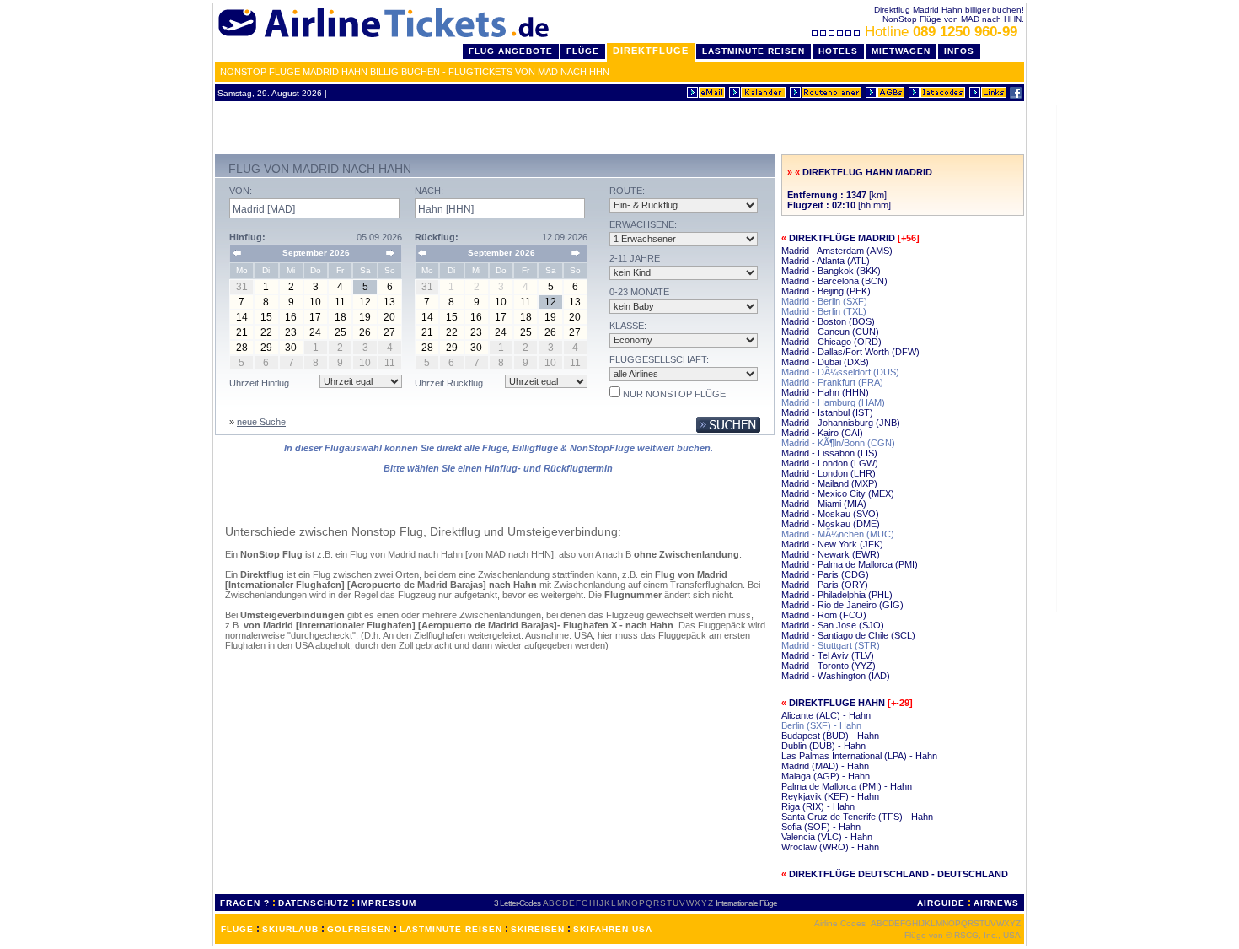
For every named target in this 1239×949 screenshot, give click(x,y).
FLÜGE (237, 929)
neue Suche (261, 422)
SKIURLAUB (290, 929)
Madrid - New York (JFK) (832, 544)
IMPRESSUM (386, 903)
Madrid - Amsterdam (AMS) (837, 250)
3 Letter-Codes (517, 903)
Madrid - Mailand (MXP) (829, 483)
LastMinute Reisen (753, 51)
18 (340, 317)
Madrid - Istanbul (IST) (827, 412)
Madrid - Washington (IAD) (835, 676)
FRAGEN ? (245, 903)
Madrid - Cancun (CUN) (830, 331)
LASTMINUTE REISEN (451, 929)
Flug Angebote (511, 51)
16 (291, 317)
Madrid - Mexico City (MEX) (837, 493)
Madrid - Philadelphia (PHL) (837, 595)
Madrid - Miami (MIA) (823, 504)
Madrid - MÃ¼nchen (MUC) (837, 534)
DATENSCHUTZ (313, 903)
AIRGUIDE (941, 903)
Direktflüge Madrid (842, 238)
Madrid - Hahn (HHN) (825, 392)
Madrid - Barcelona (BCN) (834, 281)
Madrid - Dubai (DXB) (825, 362)
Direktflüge (651, 51)
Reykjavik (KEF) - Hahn (830, 796)
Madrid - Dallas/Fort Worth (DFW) (850, 352)
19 (365, 317)
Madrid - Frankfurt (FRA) (832, 382)
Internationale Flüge (746, 903)
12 (365, 302)
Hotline (941, 32)
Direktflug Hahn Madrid (867, 172)
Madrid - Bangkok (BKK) (831, 271)
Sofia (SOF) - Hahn (821, 827)
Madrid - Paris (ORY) (824, 585)
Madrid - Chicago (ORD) (831, 342)
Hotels (838, 51)
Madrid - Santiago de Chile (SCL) (848, 635)
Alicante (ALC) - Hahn (826, 715)
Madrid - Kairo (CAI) (822, 433)
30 (291, 347)
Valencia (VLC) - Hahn (826, 837)
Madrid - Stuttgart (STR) (830, 645)
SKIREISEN (538, 929)
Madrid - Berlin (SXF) (824, 301)
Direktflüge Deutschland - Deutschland (898, 874)
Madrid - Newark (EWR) (830, 554)
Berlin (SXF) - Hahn (821, 725)
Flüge (582, 51)
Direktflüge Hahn (837, 703)
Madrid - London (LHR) (828, 473)
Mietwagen (901, 51)
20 (389, 317)
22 (266, 332)
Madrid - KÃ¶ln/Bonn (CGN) (838, 443)
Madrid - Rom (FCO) (823, 615)
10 (315, 302)
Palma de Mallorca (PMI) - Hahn (846, 786)
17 (315, 317)
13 (389, 302)
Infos (959, 51)
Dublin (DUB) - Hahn (823, 746)
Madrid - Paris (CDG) (825, 574)
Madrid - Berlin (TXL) (823, 311)
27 (389, 332)
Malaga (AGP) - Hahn (825, 776)
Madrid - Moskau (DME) (830, 524)
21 (242, 332)
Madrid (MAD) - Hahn (825, 766)
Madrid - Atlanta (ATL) (825, 261)
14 (242, 317)
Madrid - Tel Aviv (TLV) (827, 655)
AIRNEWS (996, 903)
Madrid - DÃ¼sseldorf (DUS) (840, 372)
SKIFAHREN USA (612, 929)
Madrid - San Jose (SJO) (832, 625)
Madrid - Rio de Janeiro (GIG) (842, 605)
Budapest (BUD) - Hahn (830, 736)
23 (291, 332)
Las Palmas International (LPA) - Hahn (859, 756)
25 (340, 332)
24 (315, 332)
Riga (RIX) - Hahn (818, 806)
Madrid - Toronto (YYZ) (828, 666)
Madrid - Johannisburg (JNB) (840, 423)
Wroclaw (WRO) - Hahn (830, 847)
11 (340, 302)
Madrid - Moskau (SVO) (830, 514)
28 (242, 347)
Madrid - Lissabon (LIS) (829, 453)
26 (365, 332)
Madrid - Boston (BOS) (828, 321)
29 (266, 347)
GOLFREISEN (359, 929)
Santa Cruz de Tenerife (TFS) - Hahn (857, 817)
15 (266, 317)
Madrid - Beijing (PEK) (826, 291)
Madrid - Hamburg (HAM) (833, 402)
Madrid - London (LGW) (829, 463)
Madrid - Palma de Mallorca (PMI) (849, 564)
